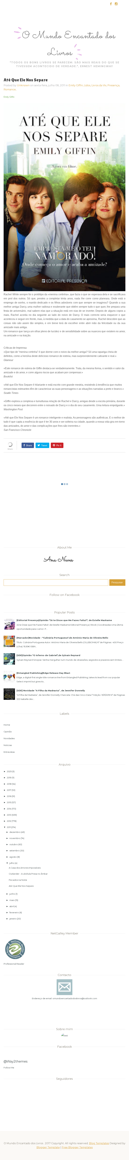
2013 (9, 815)
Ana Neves (58, 560)
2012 (9, 821)
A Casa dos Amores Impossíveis (25, 867)
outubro (13, 844)
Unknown (23, 85)
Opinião (8, 731)
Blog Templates (99, 1143)
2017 (9, 790)
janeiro (13, 918)
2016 (9, 796)
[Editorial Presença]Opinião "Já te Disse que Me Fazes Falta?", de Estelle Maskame (64, 620)
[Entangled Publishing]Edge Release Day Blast (43, 673)
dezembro (14, 832)
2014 (9, 808)
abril (11, 906)
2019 (9, 777)
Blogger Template (48, 1147)
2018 (9, 784)
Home (7, 725)
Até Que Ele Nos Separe (21, 886)
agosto (13, 857)
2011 (9, 827)
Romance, (10, 89)
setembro (14, 850)
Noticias (8, 745)
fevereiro (14, 912)
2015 (9, 802)
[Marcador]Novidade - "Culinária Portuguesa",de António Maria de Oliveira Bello (62, 637)
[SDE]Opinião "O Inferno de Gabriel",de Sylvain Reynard (48, 655)
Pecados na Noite (18, 880)
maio (12, 900)
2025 (9, 771)
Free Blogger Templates (77, 1147)
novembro (14, 838)
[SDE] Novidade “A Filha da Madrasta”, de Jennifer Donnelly (51, 690)
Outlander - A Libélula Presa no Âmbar (28, 873)
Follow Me (9, 1067)
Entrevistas (9, 752)
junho (12, 894)
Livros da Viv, (99, 85)
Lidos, (87, 85)
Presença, (113, 85)
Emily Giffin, (76, 85)
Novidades (9, 738)
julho (11, 863)
